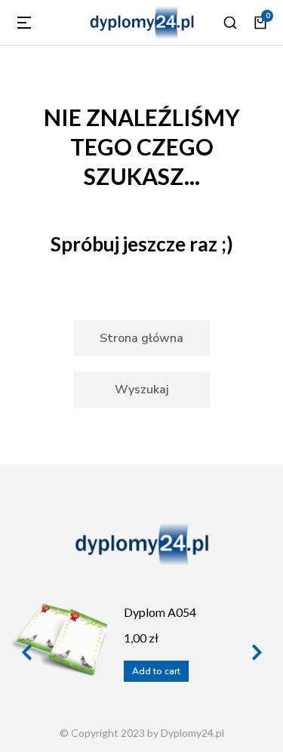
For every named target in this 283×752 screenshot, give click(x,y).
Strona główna (141, 338)
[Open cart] (260, 22)
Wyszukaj (142, 389)
